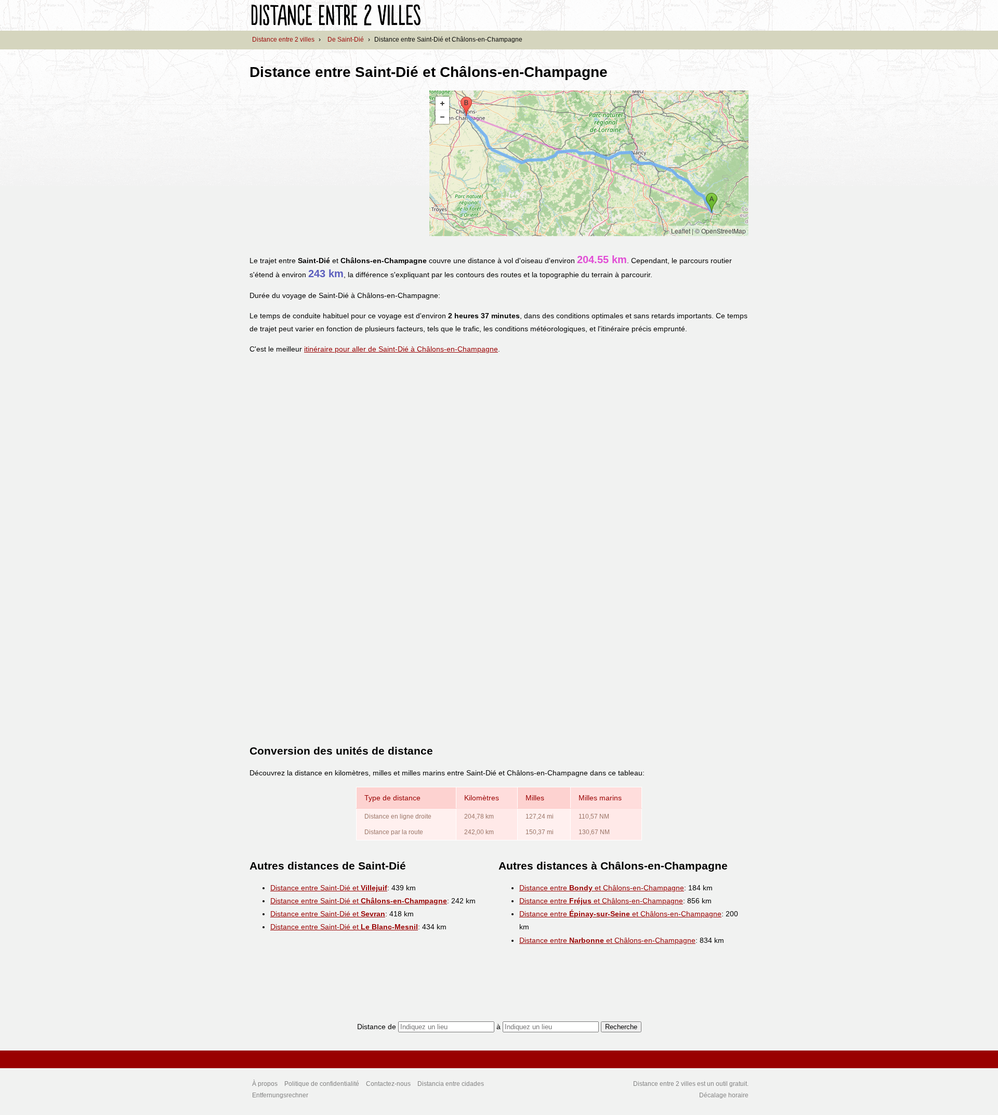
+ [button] (442, 103)
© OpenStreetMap (720, 230)
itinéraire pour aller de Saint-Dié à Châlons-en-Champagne (401, 349)
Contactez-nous (388, 1083)
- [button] (442, 117)
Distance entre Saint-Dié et (328, 888)
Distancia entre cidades (450, 1083)
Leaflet (680, 230)
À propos (265, 1083)
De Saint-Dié (345, 39)
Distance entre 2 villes (283, 39)
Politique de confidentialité (321, 1083)
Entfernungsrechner (280, 1095)
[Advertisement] (337, 163)
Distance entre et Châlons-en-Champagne (601, 888)
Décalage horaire (723, 1095)
